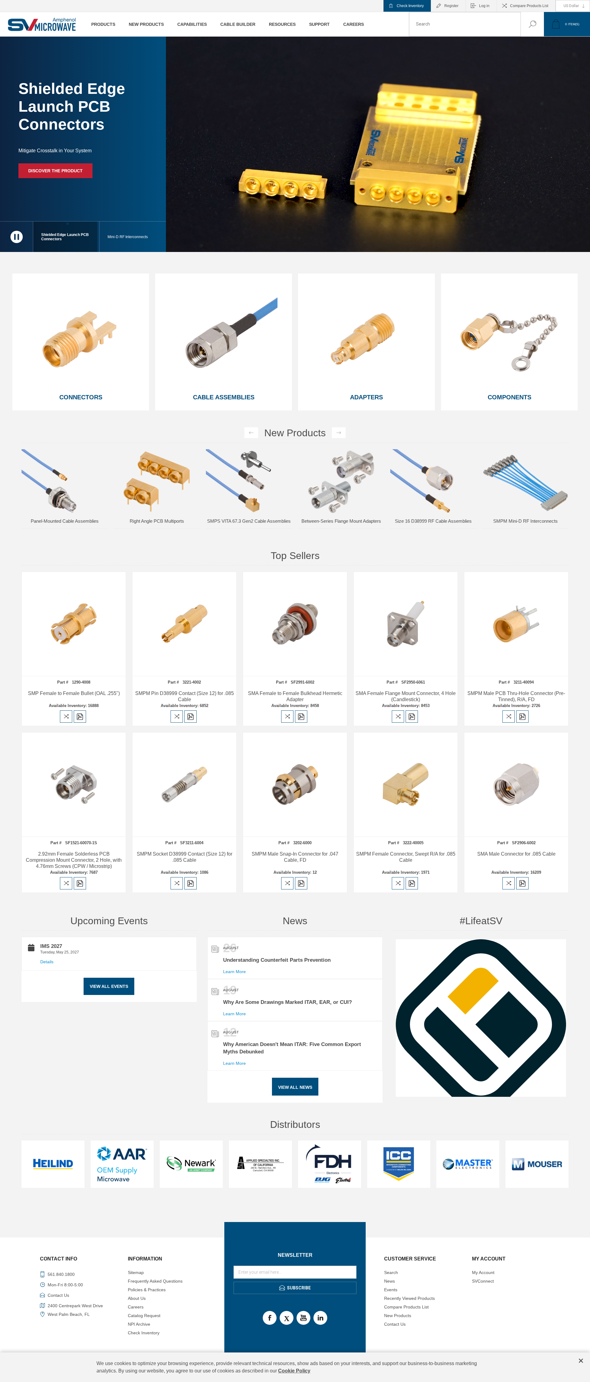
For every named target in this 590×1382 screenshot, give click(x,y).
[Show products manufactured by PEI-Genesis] (260, 1164)
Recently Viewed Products (409, 1298)
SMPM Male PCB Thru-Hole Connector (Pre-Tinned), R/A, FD (516, 696)
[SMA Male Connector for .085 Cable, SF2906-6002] (516, 784)
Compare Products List (529, 6)
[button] (133, 237)
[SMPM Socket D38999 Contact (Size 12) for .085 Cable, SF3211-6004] (184, 784)
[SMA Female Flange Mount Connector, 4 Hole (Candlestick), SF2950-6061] (405, 623)
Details (46, 961)
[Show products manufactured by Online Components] (191, 1164)
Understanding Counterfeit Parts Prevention (277, 960)
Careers (136, 1306)
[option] (64, 492)
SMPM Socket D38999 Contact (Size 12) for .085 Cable (184, 857)
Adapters (366, 397)
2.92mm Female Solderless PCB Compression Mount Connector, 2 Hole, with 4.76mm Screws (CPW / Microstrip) (74, 860)
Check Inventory (410, 6)
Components (509, 397)
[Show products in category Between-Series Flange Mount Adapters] (157, 481)
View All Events (109, 986)
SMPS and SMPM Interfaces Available (73, 164)
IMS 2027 (51, 946)
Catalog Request (144, 1315)
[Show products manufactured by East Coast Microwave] (467, 1164)
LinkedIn (320, 1318)
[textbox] (465, 24)
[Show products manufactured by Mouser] (122, 1164)
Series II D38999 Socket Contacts (525, 456)
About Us (137, 1298)
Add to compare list (66, 716)
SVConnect (483, 1281)
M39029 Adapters (433, 456)
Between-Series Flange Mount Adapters (157, 521)
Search (526, 24)
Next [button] (339, 432)
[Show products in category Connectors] (80, 342)
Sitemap (136, 1272)
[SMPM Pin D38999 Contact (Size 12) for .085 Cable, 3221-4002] (184, 623)
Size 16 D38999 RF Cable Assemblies (248, 521)
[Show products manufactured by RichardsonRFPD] (329, 1164)
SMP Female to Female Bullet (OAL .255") (74, 693)
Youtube (303, 1318)
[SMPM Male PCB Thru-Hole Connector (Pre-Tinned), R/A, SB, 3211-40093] (516, 623)
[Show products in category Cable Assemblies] (223, 342)
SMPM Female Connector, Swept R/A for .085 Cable (405, 857)
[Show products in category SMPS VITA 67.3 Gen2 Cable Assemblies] (65, 481)
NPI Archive (139, 1324)
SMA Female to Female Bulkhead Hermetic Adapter (295, 696)
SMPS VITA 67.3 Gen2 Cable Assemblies (64, 521)
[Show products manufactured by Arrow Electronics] (536, 1164)
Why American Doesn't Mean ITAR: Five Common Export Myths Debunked (292, 1048)
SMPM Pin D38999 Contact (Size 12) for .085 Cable (184, 696)
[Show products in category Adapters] (366, 342)
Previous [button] (251, 432)
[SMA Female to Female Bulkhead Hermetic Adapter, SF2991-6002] (295, 623)
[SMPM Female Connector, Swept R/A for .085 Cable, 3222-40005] (405, 784)
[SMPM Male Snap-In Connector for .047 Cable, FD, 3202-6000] (295, 784)
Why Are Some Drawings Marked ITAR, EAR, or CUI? (287, 1002)
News (389, 1281)
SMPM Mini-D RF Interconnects (341, 521)
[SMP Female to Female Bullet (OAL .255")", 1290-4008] (73, 623)
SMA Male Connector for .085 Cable (516, 854)
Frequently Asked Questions (155, 1281)
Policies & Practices (147, 1289)
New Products (397, 1315)
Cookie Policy (294, 1370)
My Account (483, 1272)
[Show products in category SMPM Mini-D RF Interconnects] (341, 481)
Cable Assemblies (223, 397)
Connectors (80, 397)
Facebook (270, 1318)
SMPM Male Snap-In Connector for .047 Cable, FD (295, 857)
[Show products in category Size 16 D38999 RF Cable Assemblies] (249, 481)
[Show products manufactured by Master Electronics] (53, 1164)
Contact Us (395, 1324)
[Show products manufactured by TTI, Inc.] (398, 1164)
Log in (484, 6)
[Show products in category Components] (509, 342)
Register (451, 6)
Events (390, 1289)
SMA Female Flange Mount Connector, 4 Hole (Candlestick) (406, 696)
